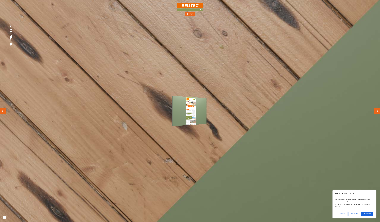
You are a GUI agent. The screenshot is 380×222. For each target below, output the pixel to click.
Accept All (367, 213)
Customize (341, 213)
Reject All (354, 213)
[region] (354, 204)
